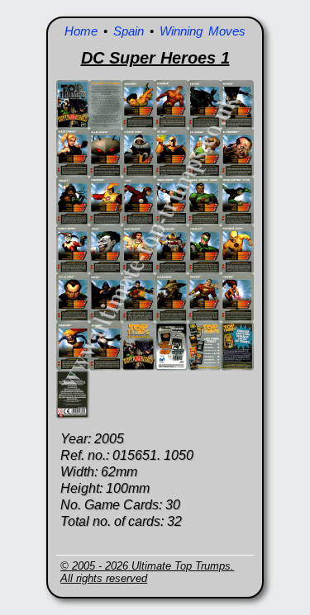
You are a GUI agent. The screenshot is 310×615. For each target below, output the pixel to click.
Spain (128, 31)
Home (81, 31)
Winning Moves (203, 31)
